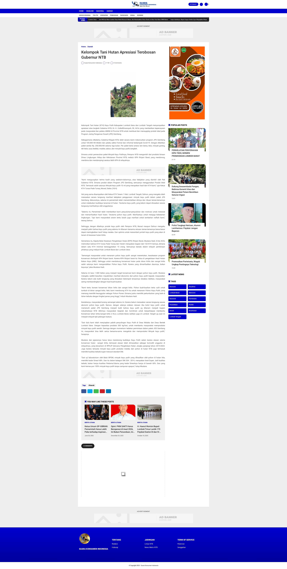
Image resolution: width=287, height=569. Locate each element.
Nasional (100, 11)
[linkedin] (108, 391)
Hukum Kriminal (85, 15)
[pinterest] (102, 391)
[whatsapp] (96, 391)
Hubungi (115, 547)
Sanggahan (181, 547)
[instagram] (84, 4)
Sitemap (193, 4)
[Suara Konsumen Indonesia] (143, 7)
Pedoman (181, 544)
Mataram (192, 293)
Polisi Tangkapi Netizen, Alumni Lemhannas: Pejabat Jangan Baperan (186, 228)
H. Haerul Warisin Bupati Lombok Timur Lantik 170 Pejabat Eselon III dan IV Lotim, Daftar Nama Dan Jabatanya (148, 429)
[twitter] (81, 4)
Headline (90, 11)
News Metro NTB (151, 547)
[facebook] (78, 4)
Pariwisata (124, 15)
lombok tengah (175, 317)
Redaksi (115, 544)
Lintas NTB (149, 544)
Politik (95, 15)
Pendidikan (114, 15)
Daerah (110, 11)
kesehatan (193, 311)
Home (81, 11)
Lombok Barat (174, 293)
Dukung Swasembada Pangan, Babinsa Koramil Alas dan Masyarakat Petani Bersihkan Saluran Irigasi (185, 190)
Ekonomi (140, 15)
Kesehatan (104, 15)
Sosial (132, 15)
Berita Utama (90, 422)
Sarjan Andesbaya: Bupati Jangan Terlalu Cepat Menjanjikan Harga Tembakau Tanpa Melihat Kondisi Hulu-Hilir (183, 19)
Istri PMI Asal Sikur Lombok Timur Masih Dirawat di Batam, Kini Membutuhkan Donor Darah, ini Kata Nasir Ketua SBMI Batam (115, 19)
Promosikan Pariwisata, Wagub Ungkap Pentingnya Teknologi (186, 262)
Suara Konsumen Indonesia (149, 565)
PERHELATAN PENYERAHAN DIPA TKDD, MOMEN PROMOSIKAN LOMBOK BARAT (186, 153)
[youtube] (87, 4)
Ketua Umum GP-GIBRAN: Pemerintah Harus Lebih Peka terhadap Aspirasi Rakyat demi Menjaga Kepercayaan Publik (96, 429)
